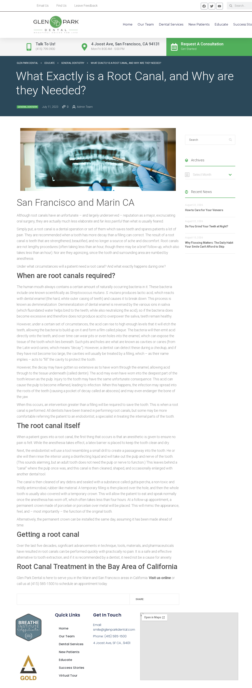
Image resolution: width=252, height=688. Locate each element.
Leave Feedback (86, 5)
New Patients (198, 24)
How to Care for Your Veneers (204, 210)
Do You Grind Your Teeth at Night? (206, 226)
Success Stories (71, 667)
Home (127, 24)
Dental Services (171, 24)
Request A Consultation (202, 44)
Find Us (62, 5)
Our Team (146, 24)
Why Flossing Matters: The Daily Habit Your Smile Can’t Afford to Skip (209, 244)
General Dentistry (27, 107)
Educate (221, 24)
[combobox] (210, 174)
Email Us (43, 5)
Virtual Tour (68, 675)
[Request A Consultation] (174, 47)
